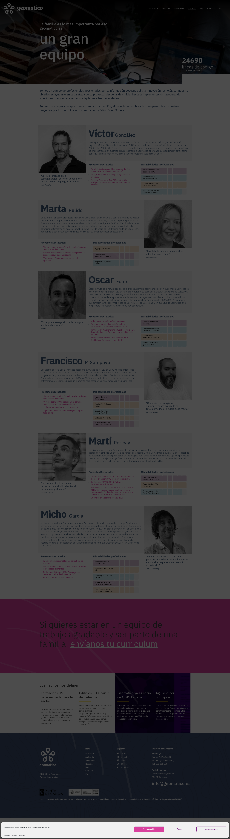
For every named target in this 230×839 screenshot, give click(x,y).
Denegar (180, 829)
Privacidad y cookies (10, 835)
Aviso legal (21, 835)
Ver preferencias (211, 829)
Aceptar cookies (149, 829)
